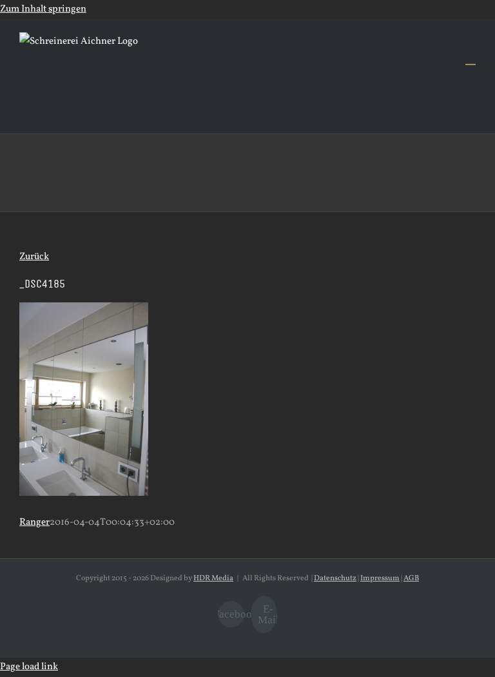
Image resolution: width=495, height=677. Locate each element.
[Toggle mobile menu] (470, 58)
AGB (411, 578)
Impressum (380, 578)
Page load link (29, 667)
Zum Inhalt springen (43, 9)
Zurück (34, 257)
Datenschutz (335, 578)
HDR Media (213, 578)
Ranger (34, 522)
